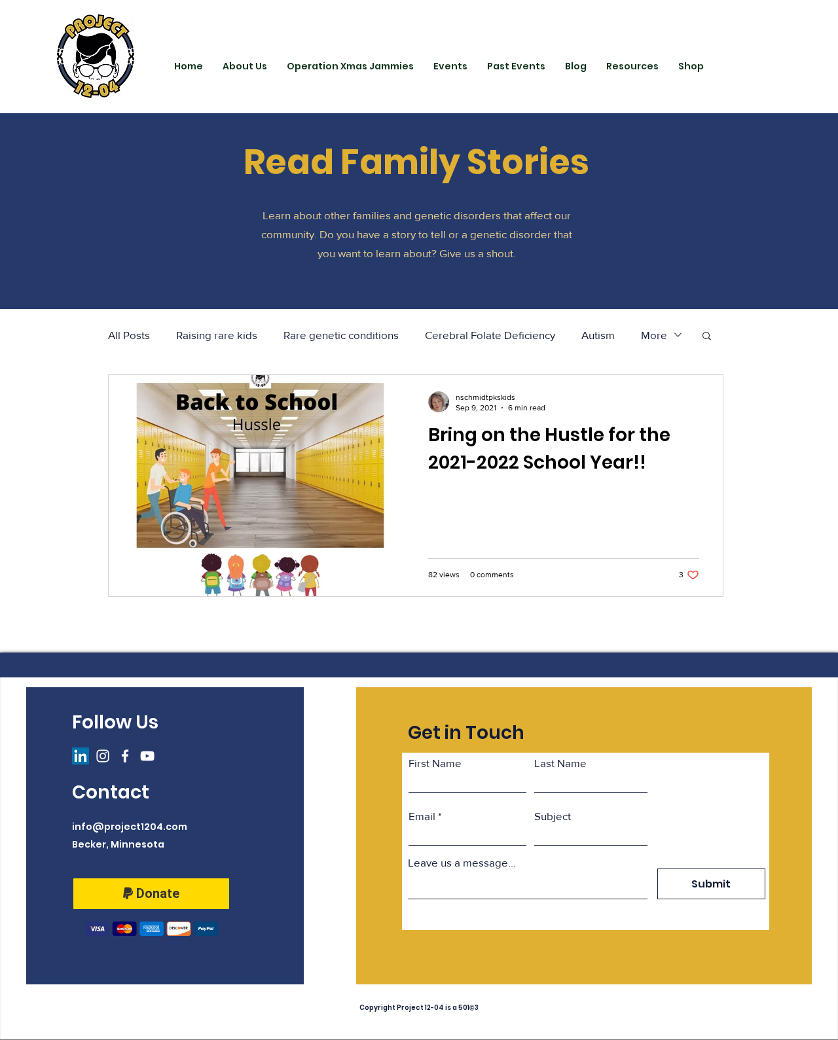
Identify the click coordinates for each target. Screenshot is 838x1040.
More (654, 335)
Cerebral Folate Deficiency (490, 335)
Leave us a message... (462, 862)
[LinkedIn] (80, 755)
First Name (435, 762)
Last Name (560, 762)
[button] (707, 337)
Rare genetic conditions (341, 335)
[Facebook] (125, 755)
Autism (598, 335)
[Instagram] (102, 755)
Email (422, 815)
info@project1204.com (129, 826)
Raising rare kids (216, 335)
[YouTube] (147, 755)
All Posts (129, 335)
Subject (552, 815)
